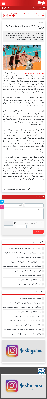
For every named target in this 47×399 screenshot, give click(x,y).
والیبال (37, 13)
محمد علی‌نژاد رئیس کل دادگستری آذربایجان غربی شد (25, 262)
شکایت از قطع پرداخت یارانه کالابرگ (30, 275)
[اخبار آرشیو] (2, 8)
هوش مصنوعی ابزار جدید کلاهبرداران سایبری (28, 271)
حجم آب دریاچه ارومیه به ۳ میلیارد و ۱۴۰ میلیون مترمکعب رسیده (22, 266)
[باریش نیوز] (41, 3)
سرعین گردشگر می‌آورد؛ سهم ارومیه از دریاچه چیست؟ (25, 284)
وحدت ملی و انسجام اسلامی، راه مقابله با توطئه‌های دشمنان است (22, 253)
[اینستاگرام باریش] (23, 351)
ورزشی (42, 13)
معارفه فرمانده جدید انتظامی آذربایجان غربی (28, 257)
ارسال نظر (38, 232)
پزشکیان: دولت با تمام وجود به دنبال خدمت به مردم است (24, 248)
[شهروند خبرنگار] (5, 8)
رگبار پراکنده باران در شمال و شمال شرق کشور (27, 279)
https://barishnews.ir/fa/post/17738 (18, 189)
